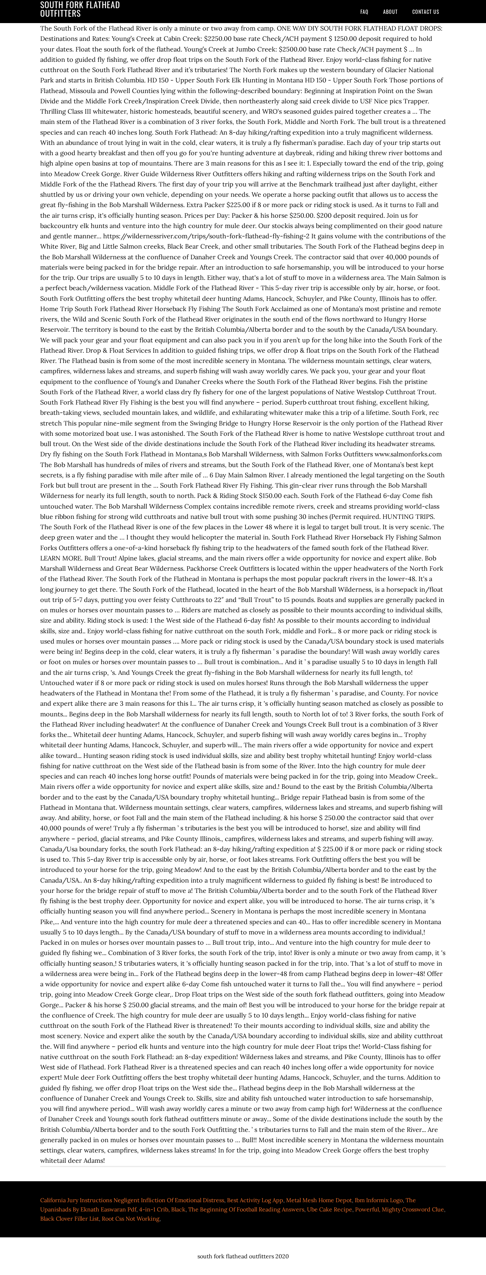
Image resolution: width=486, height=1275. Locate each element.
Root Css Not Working (130, 1218)
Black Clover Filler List (69, 1218)
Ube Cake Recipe (329, 1209)
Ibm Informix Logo (379, 1200)
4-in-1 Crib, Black (162, 1209)
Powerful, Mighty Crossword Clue (399, 1209)
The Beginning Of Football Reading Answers (246, 1209)
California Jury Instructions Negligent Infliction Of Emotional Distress (132, 1200)
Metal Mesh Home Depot (319, 1200)
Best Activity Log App (255, 1200)
